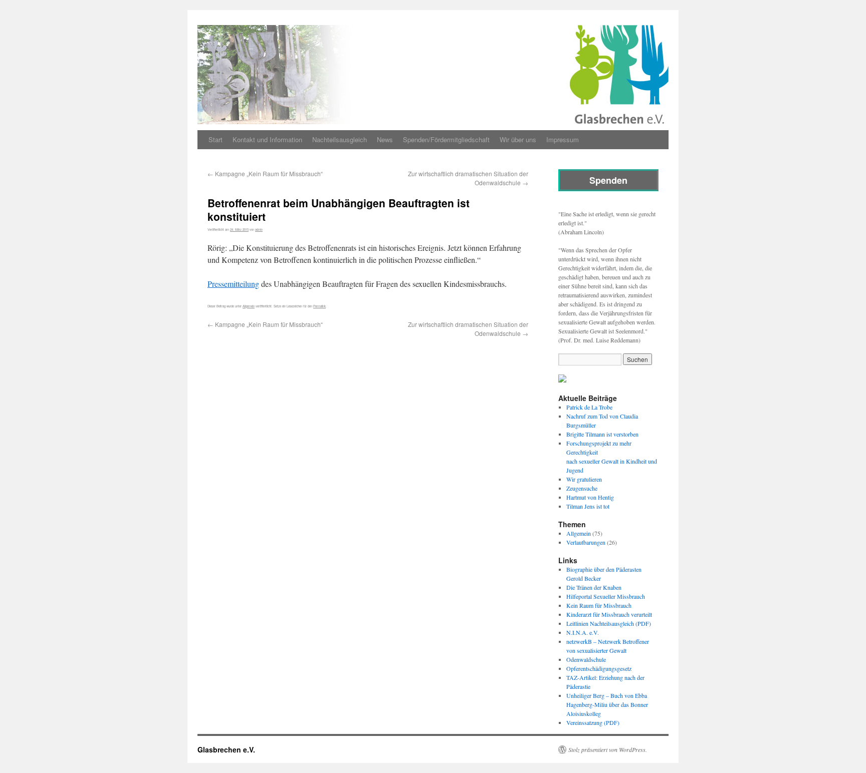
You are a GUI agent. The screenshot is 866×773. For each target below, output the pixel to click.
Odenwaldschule (586, 659)
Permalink (319, 306)
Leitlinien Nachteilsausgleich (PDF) (608, 623)
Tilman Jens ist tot (587, 506)
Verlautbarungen (585, 542)
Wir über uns (518, 139)
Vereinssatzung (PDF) (592, 722)
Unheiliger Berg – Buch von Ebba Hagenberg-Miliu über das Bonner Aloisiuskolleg (607, 704)
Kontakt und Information (267, 139)
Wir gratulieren (584, 479)
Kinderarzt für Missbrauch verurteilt (609, 614)
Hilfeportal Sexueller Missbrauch (605, 596)
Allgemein (249, 306)
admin (259, 229)
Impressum (562, 139)
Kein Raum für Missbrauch (598, 605)
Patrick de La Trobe (589, 407)
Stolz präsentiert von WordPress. (607, 749)
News (385, 139)
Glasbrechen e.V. (226, 749)
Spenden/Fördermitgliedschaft (446, 139)
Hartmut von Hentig (590, 497)
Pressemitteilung (233, 283)
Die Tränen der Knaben (593, 587)
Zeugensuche (581, 488)
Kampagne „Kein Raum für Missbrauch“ (265, 173)
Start (215, 139)
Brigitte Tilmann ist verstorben (602, 434)
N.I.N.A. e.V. (582, 632)
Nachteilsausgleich (339, 139)
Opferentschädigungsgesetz (598, 668)
